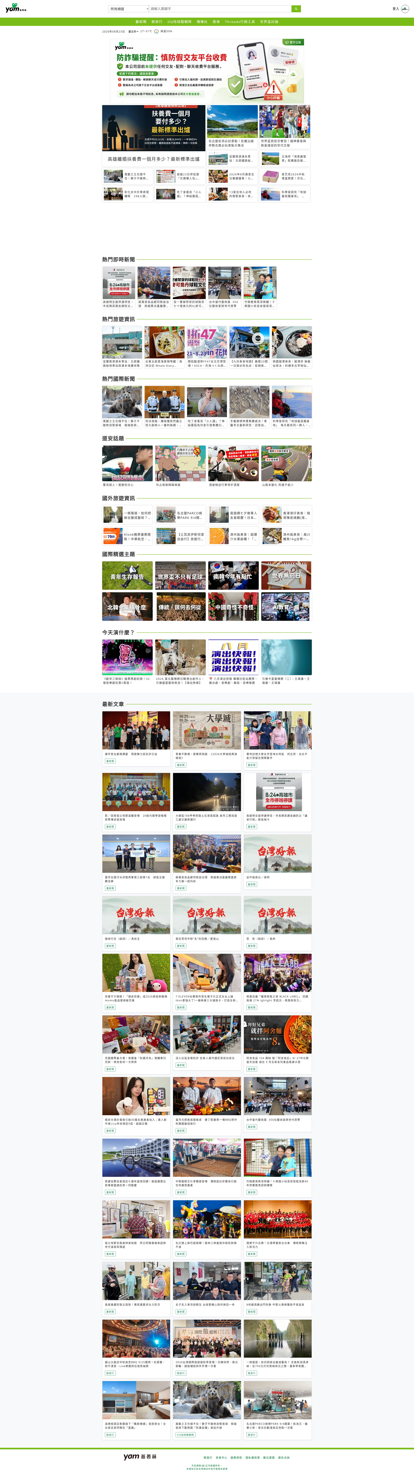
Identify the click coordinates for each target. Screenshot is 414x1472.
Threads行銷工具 (240, 21)
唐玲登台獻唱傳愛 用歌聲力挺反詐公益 (131, 754)
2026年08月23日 (113, 31)
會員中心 (221, 1457)
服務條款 (236, 1457)
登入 (396, 8)
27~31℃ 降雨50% (156, 31)
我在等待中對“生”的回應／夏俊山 (197, 939)
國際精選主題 (118, 554)
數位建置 (269, 1457)
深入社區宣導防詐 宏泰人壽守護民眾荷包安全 (205, 1058)
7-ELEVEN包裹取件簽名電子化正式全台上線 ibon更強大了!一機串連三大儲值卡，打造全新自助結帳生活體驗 (206, 1000)
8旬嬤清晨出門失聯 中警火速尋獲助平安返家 (275, 1304)
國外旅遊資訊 (118, 498)
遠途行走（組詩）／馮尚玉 (122, 939)
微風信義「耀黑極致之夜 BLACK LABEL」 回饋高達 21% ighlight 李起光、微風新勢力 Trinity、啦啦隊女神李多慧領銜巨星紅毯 (277, 1000)
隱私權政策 (252, 1457)
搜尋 (216, 21)
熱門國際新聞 (118, 378)
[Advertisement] (199, 229)
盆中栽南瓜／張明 (258, 877)
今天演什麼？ (118, 632)
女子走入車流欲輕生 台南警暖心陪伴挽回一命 (205, 1304)
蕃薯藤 (15, 8)
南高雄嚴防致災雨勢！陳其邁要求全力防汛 (132, 1304)
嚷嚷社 (202, 21)
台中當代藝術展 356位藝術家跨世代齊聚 (273, 1120)
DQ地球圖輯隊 (180, 21)
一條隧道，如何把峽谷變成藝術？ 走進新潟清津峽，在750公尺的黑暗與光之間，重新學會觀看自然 (277, 1366)
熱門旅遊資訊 (118, 319)
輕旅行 (157, 21)
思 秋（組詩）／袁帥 (261, 939)
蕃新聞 (141, 21)
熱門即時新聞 (118, 259)
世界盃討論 (269, 21)
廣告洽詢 (284, 1457)
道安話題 (113, 438)
